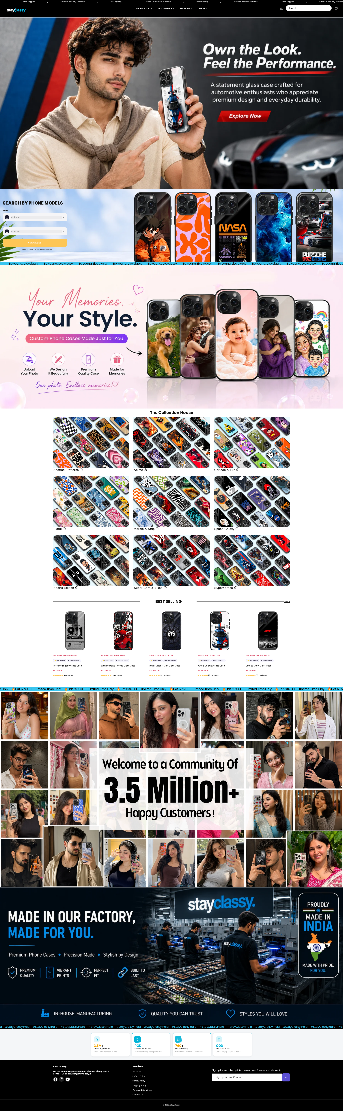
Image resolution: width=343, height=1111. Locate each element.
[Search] (329, 8)
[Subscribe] (286, 1077)
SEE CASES (35, 242)
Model (5, 225)
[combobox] (309, 8)
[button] (336, 8)
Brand (5, 211)
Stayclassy (175, 1105)
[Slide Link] (171, 103)
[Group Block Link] (91, 444)
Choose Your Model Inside (65, 656)
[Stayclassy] (16, 10)
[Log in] (281, 8)
